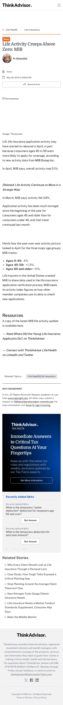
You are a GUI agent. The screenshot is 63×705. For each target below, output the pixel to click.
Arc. (30, 694)
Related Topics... (14, 376)
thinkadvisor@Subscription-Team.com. (31, 674)
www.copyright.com (18, 398)
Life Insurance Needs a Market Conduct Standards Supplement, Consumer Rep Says (30, 607)
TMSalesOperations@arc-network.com (33, 401)
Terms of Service (24, 697)
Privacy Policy (40, 697)
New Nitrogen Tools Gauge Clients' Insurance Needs (27, 595)
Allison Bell (21, 58)
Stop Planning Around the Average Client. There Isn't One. (31, 586)
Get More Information (32, 480)
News (6, 39)
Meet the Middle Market (21, 617)
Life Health (12, 29)
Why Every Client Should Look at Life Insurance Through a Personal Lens (28, 567)
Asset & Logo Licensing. (38, 405)
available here (14, 325)
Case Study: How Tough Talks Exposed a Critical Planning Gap (30, 576)
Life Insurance (32, 29)
